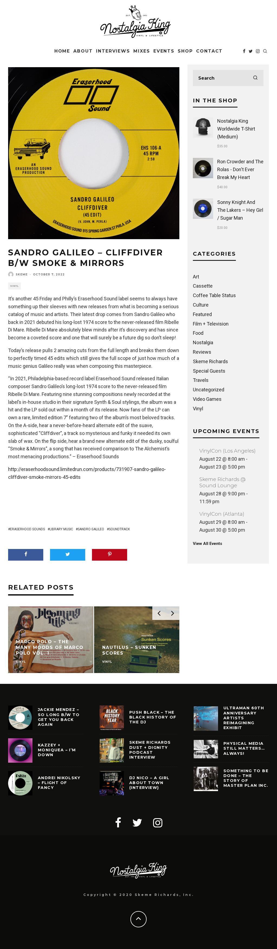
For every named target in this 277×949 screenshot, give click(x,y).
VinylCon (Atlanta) (221, 514)
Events (164, 51)
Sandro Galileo (91, 529)
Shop (185, 51)
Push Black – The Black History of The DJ (152, 717)
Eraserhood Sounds (27, 529)
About (83, 51)
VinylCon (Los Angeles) (227, 451)
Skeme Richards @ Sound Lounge (222, 482)
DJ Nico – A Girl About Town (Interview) (149, 782)
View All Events (207, 543)
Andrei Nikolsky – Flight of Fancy (59, 782)
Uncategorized (208, 389)
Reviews (202, 352)
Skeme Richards (210, 361)
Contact (209, 51)
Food (198, 333)
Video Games (207, 399)
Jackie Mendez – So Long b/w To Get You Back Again (59, 717)
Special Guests (209, 371)
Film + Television (211, 324)
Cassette (203, 286)
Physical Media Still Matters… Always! (244, 748)
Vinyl (14, 286)
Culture (201, 305)
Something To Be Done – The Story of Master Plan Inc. (245, 778)
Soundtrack (119, 529)
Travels (201, 380)
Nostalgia (203, 342)
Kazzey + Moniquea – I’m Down (57, 750)
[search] (255, 78)
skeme (22, 274)
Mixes (141, 51)
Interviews (113, 51)
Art (196, 277)
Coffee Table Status (214, 295)
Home (62, 51)
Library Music (61, 529)
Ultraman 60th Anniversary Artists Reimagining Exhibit (243, 718)
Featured (202, 314)
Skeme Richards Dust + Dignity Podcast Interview (150, 750)
